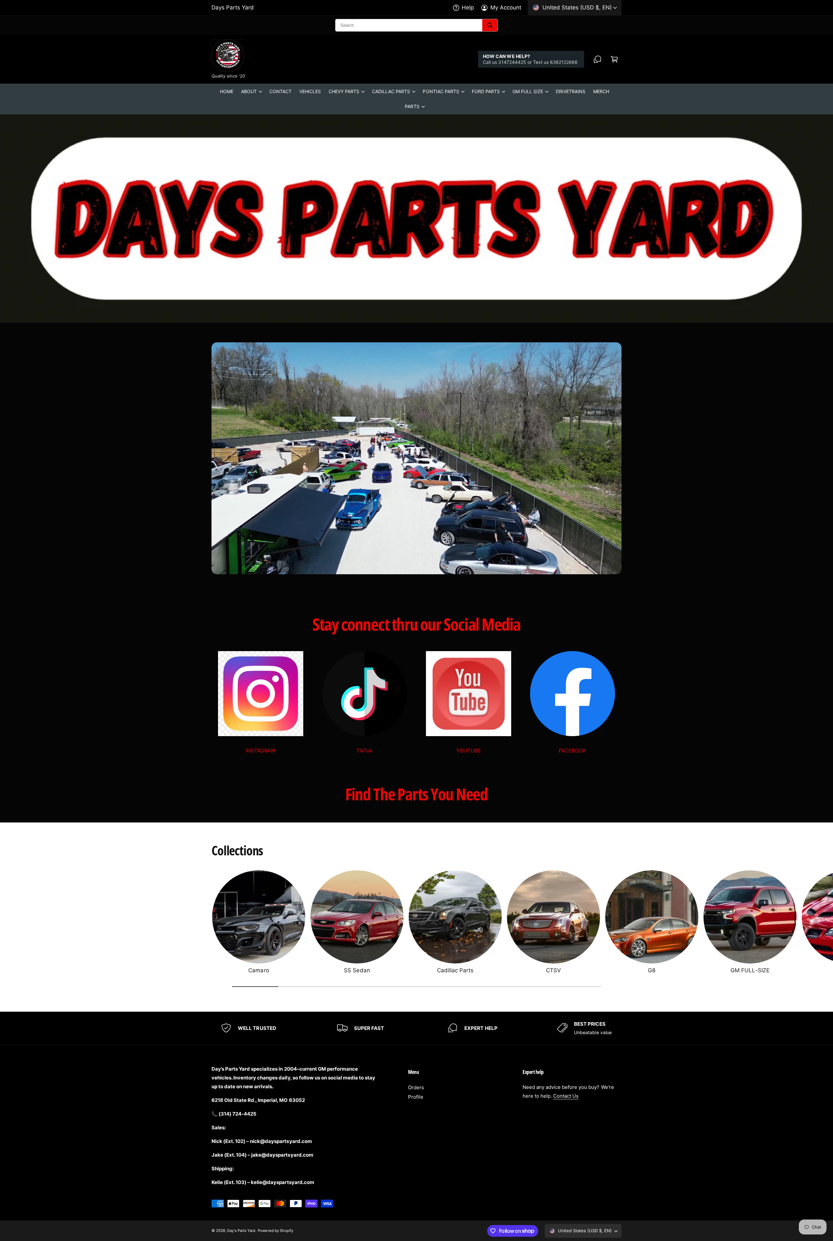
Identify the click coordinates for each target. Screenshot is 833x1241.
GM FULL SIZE (527, 91)
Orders (416, 1087)
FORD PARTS (486, 91)
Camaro (258, 970)
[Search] (490, 25)
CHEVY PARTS (344, 91)
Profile (415, 1097)
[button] (614, 59)
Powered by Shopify (275, 1230)
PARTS (412, 106)
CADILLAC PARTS (391, 91)
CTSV (553, 970)
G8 (651, 970)
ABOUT (249, 91)
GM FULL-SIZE (750, 970)
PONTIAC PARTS (441, 91)
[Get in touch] (597, 59)
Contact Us (566, 1096)
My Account (505, 7)
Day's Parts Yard (241, 1230)
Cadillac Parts (455, 970)
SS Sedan (357, 970)
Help (468, 7)
